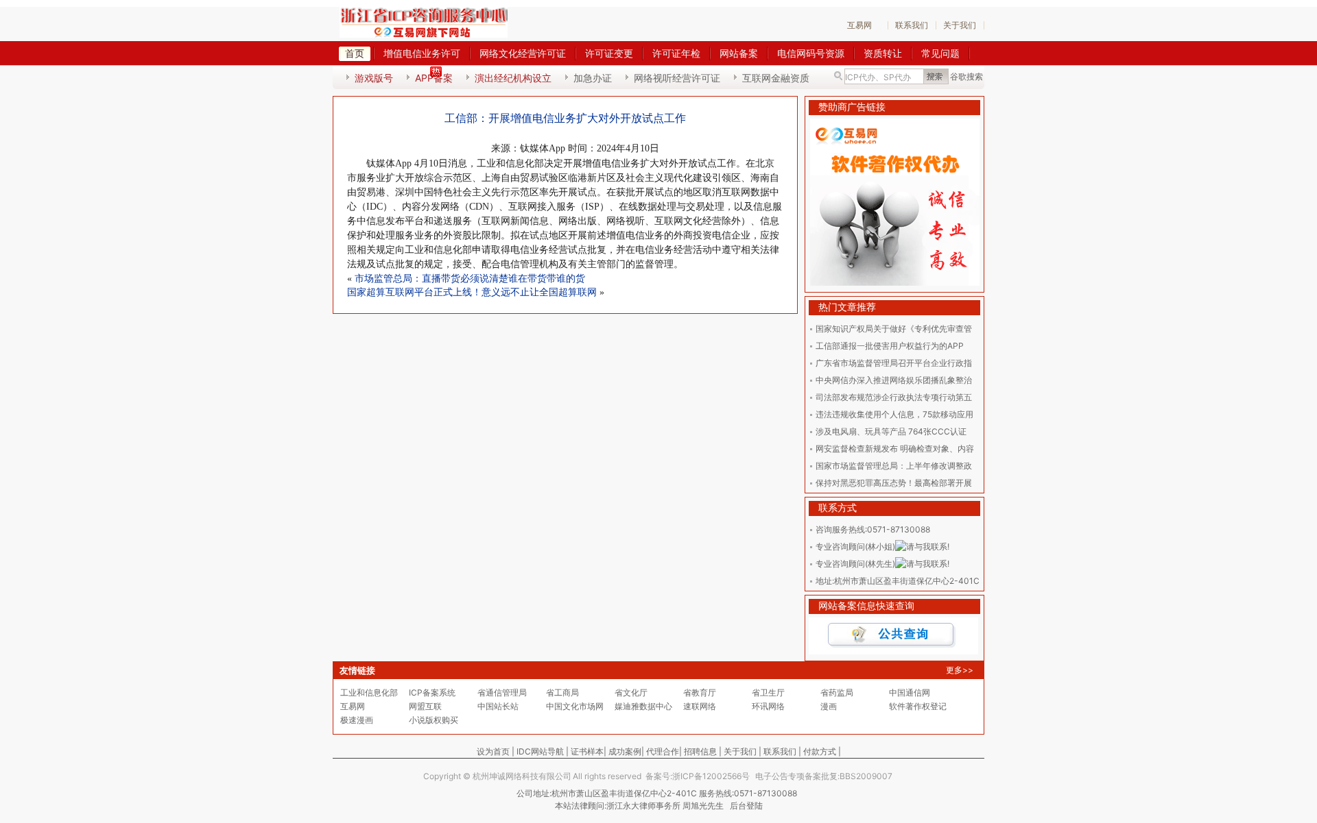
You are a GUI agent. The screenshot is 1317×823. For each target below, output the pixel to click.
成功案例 (624, 751)
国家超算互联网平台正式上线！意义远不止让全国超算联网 (472, 292)
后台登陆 (746, 805)
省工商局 (562, 692)
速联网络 (699, 706)
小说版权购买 (433, 720)
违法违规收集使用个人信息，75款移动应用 (894, 414)
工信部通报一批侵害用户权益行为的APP (890, 346)
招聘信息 (700, 751)
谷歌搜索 (966, 76)
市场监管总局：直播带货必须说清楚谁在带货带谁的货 (470, 278)
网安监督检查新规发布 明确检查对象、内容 (895, 448)
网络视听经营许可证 (677, 78)
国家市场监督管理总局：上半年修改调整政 (894, 465)
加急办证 (592, 78)
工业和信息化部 (369, 692)
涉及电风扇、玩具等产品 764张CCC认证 (891, 431)
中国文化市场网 (575, 706)
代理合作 (662, 751)
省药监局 (836, 692)
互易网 (859, 25)
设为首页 (493, 751)
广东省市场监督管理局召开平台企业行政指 (894, 363)
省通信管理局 (502, 692)
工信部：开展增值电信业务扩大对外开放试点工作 (565, 118)
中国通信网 (909, 692)
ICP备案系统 (432, 692)
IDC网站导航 (540, 751)
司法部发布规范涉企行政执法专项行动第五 (894, 397)
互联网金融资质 (775, 78)
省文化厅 (631, 692)
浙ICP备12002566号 (711, 776)
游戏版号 (374, 78)
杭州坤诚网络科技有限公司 (522, 776)
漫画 (828, 706)
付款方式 (819, 751)
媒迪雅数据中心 (643, 706)
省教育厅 (699, 692)
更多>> (959, 670)
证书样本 (587, 751)
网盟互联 (425, 706)
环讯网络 (768, 706)
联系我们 (911, 25)
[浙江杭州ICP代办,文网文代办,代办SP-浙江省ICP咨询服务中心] (424, 22)
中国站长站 (498, 706)
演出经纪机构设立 (513, 78)
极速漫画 (356, 720)
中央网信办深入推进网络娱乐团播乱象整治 (894, 380)
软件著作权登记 (918, 706)
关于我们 (959, 25)
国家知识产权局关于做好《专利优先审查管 (894, 328)
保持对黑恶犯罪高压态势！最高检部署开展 (894, 483)
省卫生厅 (768, 692)
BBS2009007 (866, 776)
